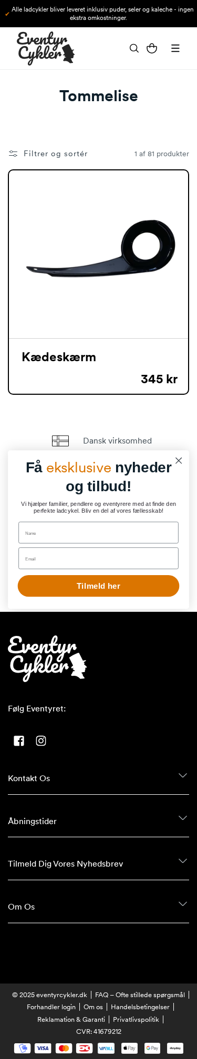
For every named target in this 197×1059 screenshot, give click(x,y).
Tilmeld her (98, 585)
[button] (134, 48)
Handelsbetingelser (140, 1007)
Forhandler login (51, 1007)
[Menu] (175, 48)
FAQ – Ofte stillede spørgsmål (140, 995)
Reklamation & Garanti (71, 1019)
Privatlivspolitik (136, 1019)
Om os (93, 1007)
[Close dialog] (179, 460)
